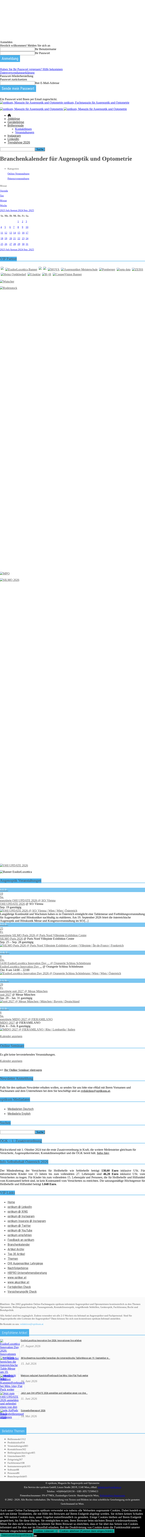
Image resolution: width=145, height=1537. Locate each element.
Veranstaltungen (24, 132)
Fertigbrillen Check (19, 1287)
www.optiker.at (17, 1277)
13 (10, 232)
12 (6, 232)
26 (6, 244)
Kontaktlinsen (23, 129)
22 (19, 238)
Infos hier (103, 1153)
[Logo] (32, 109)
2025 (31, 210)
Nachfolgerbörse (18, 1268)
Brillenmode (16, 125)
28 (14, 244)
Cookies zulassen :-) (45, 1531)
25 (2, 244)
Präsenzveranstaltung (18, 178)
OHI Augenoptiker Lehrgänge (25, 1263)
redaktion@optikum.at (31, 1324)
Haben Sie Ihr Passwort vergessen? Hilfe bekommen (31, 69)
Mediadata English (19, 1113)
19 (6, 238)
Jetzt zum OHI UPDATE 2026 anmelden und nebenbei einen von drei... (54, 1393)
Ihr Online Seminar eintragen (23, 1070)
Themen (13, 1258)
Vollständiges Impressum (112, 1495)
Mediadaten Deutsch (21, 1109)
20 (10, 238)
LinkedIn (13, 139)
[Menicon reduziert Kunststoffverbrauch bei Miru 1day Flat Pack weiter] (12, 1389)
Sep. (26, 210)
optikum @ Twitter (19, 1226)
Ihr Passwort (42, 53)
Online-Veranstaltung (18, 173)
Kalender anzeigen (11, 1036)
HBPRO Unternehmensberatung (27, 1273)
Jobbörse (14, 118)
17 (27, 232)
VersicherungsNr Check (22, 1291)
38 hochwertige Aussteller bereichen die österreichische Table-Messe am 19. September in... (65, 1358)
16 (23, 232)
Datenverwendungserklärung (17, 72)
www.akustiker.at (18, 1282)
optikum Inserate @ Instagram (27, 1221)
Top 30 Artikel (16, 1254)
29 (19, 244)
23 (23, 238)
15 (19, 232)
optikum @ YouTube (20, 1230)
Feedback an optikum (21, 1240)
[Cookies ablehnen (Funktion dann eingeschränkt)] (35, 1535)
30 (23, 244)
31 (27, 244)
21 (14, 238)
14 (14, 232)
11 (2, 232)
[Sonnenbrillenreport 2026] (12, 1417)
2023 (3, 210)
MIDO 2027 (7, 1022)
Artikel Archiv (16, 1249)
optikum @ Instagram (21, 1216)
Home (11, 1202)
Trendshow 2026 (19, 142)
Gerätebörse (16, 122)
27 (10, 244)
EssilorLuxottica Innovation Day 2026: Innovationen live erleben (51, 1340)
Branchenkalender (19, 1244)
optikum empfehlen (20, 1235)
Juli (8, 210)
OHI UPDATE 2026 (12, 903)
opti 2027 (5, 994)
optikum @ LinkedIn (20, 1207)
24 (27, 238)
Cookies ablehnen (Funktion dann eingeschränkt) (86, 1531)
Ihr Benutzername (45, 49)
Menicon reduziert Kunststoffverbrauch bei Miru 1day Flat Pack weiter (54, 1375)
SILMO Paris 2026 (11, 938)
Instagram (14, 135)
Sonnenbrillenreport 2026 (33, 1410)
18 (2, 238)
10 (27, 227)
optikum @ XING (18, 1211)
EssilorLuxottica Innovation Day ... (21, 966)
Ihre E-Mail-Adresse (47, 83)
